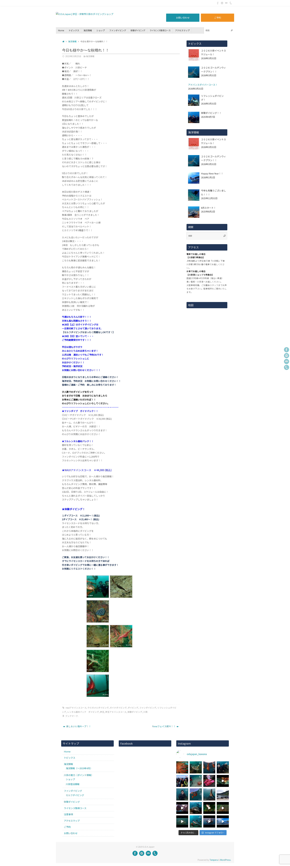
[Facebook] (218, 3)
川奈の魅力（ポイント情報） (78, 775)
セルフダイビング (75, 795)
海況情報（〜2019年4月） (79, 768)
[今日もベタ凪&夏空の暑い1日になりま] (182, 781)
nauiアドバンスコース (76, 707)
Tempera (213, 859)
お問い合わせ (183, 17)
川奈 (145, 711)
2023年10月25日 (73, 56)
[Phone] (230, 3)
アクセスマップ (72, 820)
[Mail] (226, 3)
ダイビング (133, 707)
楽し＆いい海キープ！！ (78, 726)
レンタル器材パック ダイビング (83, 711)
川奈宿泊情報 (72, 784)
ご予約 (217, 17)
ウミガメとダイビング (98, 707)
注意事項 (68, 814)
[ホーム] (63, 41)
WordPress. (225, 859)
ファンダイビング (147, 707)
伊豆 (102, 711)
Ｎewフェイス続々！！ (164, 726)
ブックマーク (71, 715)
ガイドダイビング (118, 707)
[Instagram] (222, 3)
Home (67, 751)
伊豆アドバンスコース (115, 711)
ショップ (70, 779)
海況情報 (72, 41)
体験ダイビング (134, 711)
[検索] (231, 30)
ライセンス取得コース (75, 808)
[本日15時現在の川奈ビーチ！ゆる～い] (223, 821)
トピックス (69, 757)
